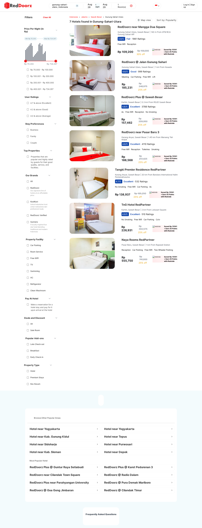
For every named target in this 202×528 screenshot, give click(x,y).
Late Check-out (37, 344)
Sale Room (35, 330)
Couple (33, 143)
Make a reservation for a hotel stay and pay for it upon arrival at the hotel (42, 307)
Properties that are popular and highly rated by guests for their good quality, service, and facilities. (42, 162)
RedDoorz (34, 188)
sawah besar (96, 17)
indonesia (74, 17)
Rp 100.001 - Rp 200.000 (42, 76)
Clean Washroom (38, 290)
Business (34, 130)
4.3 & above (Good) (39, 109)
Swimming (35, 271)
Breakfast (34, 350)
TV (31, 264)
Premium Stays (37, 377)
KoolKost (34, 201)
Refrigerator (35, 284)
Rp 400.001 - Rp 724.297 (41, 89)
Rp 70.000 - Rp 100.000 (41, 70)
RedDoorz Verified (38, 215)
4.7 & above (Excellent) (40, 103)
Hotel (32, 371)
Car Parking (35, 245)
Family (33, 136)
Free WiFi (34, 258)
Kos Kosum (35, 384)
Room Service (36, 252)
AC (31, 277)
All (31, 181)
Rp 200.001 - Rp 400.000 (42, 82)
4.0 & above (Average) (40, 116)
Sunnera (34, 222)
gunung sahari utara (114, 17)
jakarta (84, 17)
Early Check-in (36, 357)
